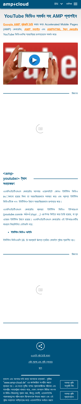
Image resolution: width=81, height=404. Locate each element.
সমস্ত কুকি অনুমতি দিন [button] (69, 384)
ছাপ (40, 368)
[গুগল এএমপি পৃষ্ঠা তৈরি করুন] (15, 4)
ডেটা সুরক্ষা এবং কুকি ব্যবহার (41, 361)
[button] (59, 4)
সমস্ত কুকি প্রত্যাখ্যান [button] (69, 395)
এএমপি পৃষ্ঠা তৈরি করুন (40, 355)
